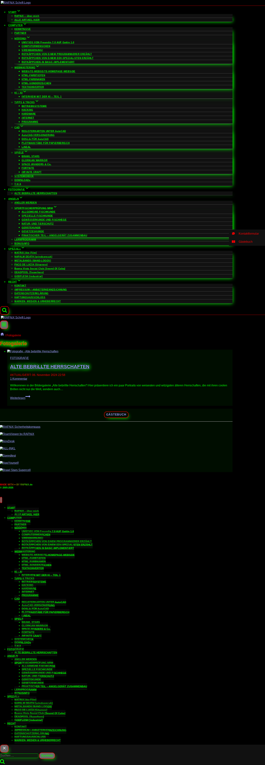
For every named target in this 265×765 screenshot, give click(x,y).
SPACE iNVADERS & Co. (36, 164)
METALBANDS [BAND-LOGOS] (32, 260)
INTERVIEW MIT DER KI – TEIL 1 (42, 96)
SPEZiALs (13, 696)
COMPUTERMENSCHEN (36, 46)
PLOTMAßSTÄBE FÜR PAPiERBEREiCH (46, 143)
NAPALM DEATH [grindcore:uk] (33, 256)
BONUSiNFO (21, 243)
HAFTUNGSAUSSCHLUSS (29, 297)
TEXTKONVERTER (33, 87)
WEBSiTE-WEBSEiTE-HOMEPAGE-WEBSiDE (48, 71)
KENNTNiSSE (22, 29)
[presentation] (120, 351)
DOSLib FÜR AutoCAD (35, 139)
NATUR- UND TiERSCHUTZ (38, 223)
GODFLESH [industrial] (28, 276)
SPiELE (18, 618)
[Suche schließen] (4, 749)
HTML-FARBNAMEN (33, 79)
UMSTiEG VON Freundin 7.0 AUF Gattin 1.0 (48, 42)
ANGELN (12, 655)
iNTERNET (28, 117)
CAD (17, 598)
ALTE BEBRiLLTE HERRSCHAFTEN (35, 193)
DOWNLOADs (22, 180)
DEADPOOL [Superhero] (29, 272)
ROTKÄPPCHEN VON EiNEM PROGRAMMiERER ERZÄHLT (57, 54)
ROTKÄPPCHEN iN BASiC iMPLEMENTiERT (48, 61)
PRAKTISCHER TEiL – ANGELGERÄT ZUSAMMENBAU (54, 235)
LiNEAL (26, 146)
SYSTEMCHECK (24, 176)
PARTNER (20, 33)
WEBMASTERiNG (24, 551)
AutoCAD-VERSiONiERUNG (38, 135)
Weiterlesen (20, 398)
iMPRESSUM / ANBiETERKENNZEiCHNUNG (40, 289)
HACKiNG (27, 110)
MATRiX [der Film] (25, 252)
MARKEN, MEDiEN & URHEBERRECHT (37, 301)
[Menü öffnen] (4, 324)
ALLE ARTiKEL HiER (27, 19)
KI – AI (18, 571)
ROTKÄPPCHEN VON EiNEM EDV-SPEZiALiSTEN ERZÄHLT (57, 58)
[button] (247, 234)
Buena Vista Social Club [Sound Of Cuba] (39, 268)
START (11, 507)
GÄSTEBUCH (116, 414)
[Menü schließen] (1, 500)
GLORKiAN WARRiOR (34, 160)
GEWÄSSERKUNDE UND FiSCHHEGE (44, 219)
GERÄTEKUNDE (31, 227)
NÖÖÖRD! (20, 527)
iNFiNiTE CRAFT (32, 172)
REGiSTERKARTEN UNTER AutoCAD (44, 131)
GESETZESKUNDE (33, 231)
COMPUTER (14, 517)
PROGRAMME (30, 121)
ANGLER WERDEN (25, 202)
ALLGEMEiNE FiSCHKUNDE (38, 211)
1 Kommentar (18, 378)
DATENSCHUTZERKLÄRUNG (31, 293)
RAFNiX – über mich (26, 16)
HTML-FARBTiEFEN (33, 75)
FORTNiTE (28, 168)
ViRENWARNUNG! (32, 50)
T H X (17, 184)
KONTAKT (20, 285)
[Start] (2, 335)
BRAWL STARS (31, 156)
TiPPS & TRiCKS (24, 578)
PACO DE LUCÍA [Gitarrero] (31, 264)
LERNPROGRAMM (25, 239)
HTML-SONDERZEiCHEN (36, 83)
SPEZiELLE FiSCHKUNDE (37, 215)
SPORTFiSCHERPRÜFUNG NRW (33, 662)
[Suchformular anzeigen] (4, 310)
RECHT (11, 723)
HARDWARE (29, 114)
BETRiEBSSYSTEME (34, 106)
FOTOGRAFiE (19, 358)
